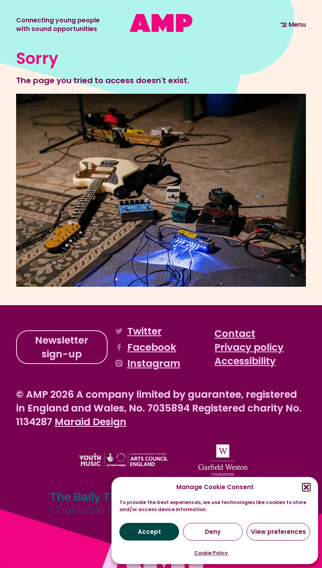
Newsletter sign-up (61, 347)
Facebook (151, 347)
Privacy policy (249, 347)
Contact (234, 333)
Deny (213, 532)
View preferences (278, 532)
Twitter (144, 331)
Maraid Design (90, 422)
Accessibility (245, 361)
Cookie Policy (211, 553)
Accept (149, 532)
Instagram (153, 363)
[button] (306, 487)
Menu (297, 25)
